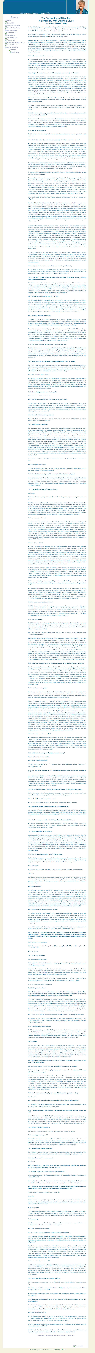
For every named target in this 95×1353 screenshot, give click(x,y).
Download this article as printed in (56, 1335)
